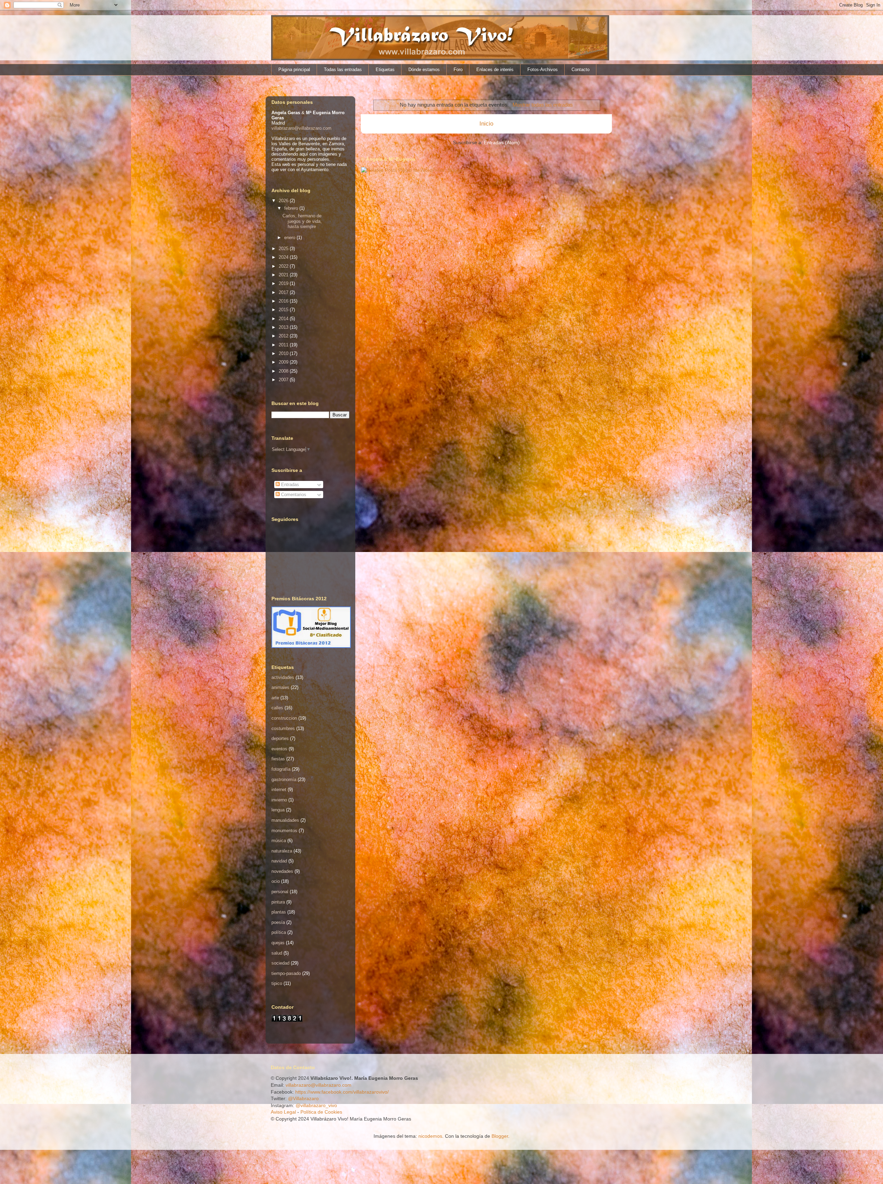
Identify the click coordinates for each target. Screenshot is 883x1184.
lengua (278, 809)
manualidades (285, 820)
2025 (284, 248)
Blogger (500, 1136)
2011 (284, 344)
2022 (284, 266)
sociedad (280, 963)
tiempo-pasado (286, 973)
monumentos (284, 830)
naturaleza (281, 851)
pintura (278, 902)
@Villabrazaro (303, 1098)
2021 (284, 274)
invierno (279, 799)
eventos (279, 748)
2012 (284, 335)
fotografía (280, 769)
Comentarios (293, 494)
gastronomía (283, 779)
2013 (284, 327)
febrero (291, 208)
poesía (278, 922)
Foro (458, 69)
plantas (278, 912)
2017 (284, 292)
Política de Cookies (321, 1112)
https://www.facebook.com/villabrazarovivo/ (342, 1092)
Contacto (580, 69)
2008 (284, 371)
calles (277, 707)
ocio (275, 881)
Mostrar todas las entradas (543, 105)
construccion (284, 718)
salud (276, 953)
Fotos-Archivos (542, 69)
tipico (276, 983)
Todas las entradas (343, 69)
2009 (284, 362)
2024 (284, 257)
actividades (282, 677)
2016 (284, 301)
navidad (279, 861)
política (278, 932)
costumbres (283, 728)
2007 (284, 379)
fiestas (278, 758)
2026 (284, 200)
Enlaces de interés (495, 69)
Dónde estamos (424, 69)
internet (278, 789)
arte (275, 697)
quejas (278, 942)
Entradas (289, 484)
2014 (284, 318)
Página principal (294, 69)
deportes (280, 738)
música (278, 840)
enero (290, 237)
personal (279, 891)
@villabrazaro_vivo (316, 1105)
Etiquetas (385, 69)
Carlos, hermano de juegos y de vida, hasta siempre (302, 221)
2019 (284, 283)
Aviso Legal (283, 1112)
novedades (282, 871)
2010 (284, 353)
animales (280, 687)
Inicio (486, 123)
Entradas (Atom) (502, 142)
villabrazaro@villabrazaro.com (301, 128)
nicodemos (430, 1136)
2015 (284, 309)
